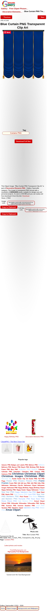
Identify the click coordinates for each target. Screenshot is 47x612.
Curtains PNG (16, 133)
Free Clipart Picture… (18, 9)
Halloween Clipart (30, 485)
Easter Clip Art (22, 479)
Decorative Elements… (12, 12)
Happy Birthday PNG (11, 437)
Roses (4, 501)
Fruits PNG (13, 483)
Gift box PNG (25, 483)
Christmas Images (12, 476)
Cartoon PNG (39, 471)
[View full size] (23, 78)
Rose (33, 499)
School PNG (6, 503)
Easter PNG (33, 479)
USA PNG (40, 505)
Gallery (4, 9)
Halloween (5, 485)
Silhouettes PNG (33, 503)
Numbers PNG (12, 496)
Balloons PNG (6, 467)
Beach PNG (25, 467)
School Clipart (39, 501)
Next (42, 17)
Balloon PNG (33, 465)
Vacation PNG (6, 508)
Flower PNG (11, 481)
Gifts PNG (41, 483)
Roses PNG (12, 501)
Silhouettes (23, 503)
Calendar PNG (7, 471)
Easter (14, 479)
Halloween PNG (12, 488)
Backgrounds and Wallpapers (28, 608)
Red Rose (33, 496)
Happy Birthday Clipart (36, 488)
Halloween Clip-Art (16, 485)
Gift (19, 483)
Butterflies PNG (25, 469)
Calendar (41, 469)
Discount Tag (6, 479)
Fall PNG (41, 479)
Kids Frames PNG (21, 494)
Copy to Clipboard (9, 207)
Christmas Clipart (34, 473)
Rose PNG (40, 499)
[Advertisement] (23, 103)
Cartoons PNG (6, 474)
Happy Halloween (32, 490)
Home (3, 608)
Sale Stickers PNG (25, 501)
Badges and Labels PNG (19, 465)
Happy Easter (21, 490)
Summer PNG (11, 505)
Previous (7, 17)
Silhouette (14, 503)
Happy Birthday (23, 488)
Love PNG (32, 494)
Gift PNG (34, 483)
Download (25, 196)
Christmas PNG (34, 476)
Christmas (18, 473)
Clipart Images (11, 608)
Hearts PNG (9, 494)
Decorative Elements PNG (15, 188)
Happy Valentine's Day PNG (25, 492)
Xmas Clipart (13, 509)
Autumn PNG (6, 465)
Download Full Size (23, 141)
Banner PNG (16, 467)
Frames (5, 483)
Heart (38, 492)
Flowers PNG (31, 481)
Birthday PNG (34, 467)
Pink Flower (24, 496)
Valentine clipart (17, 508)
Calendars (17, 471)
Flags (3, 481)
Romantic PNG (24, 499)
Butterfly (34, 469)
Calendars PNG (27, 471)
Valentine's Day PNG (31, 508)
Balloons (41, 465)
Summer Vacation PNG (26, 505)
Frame (41, 481)
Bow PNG (14, 469)
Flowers (21, 481)
